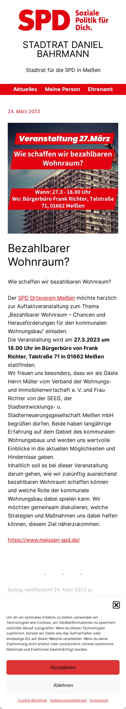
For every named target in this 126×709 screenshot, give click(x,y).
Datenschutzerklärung (68, 700)
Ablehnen (63, 685)
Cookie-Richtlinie (32, 700)
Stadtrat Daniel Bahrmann (63, 49)
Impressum (99, 700)
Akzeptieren (63, 667)
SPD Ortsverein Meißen (46, 298)
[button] (116, 605)
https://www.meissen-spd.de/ (44, 540)
